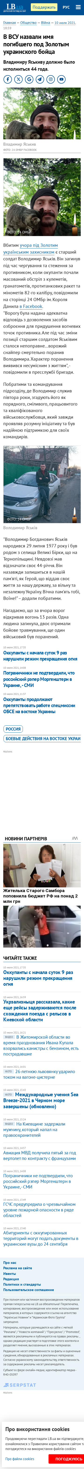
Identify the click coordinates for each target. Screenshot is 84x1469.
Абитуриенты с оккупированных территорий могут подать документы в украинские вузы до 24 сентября (40, 1238)
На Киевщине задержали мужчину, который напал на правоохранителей (34, 1129)
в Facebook (31, 306)
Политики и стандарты (22, 1284)
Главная (9, 22)
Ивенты (9, 1273)
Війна (45, 22)
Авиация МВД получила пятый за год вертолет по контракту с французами (39, 1155)
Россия (13, 729)
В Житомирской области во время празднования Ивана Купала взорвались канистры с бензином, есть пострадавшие (40, 1045)
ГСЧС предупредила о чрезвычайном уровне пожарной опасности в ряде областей (39, 1209)
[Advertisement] (42, 786)
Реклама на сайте (17, 1268)
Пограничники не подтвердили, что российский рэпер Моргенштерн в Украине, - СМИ (38, 679)
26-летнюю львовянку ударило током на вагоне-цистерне (39, 1074)
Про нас (9, 1262)
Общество (28, 22)
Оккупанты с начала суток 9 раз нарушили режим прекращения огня (40, 656)
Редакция (11, 1279)
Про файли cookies (19, 1459)
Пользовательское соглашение (28, 1289)
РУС (66, 7)
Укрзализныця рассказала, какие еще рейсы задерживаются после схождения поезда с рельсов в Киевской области (39, 1010)
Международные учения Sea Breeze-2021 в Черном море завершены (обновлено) (40, 1100)
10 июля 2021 (65, 23)
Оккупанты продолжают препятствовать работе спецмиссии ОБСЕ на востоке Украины (39, 705)
